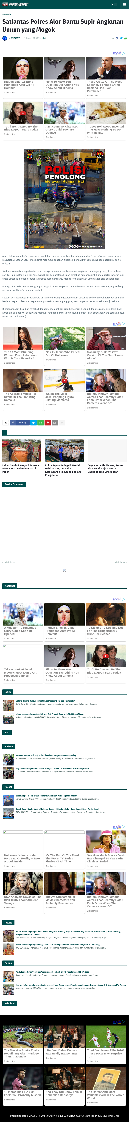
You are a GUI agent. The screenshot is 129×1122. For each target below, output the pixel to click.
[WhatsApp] (125, 38)
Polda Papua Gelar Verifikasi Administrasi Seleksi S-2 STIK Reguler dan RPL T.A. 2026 (52, 972)
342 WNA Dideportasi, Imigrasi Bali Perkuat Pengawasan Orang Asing (46, 755)
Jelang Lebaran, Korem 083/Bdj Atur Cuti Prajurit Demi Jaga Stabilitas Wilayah (50, 714)
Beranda (6, 15)
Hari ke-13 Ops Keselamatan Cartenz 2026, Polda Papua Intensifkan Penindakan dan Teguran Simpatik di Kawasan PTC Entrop (71, 985)
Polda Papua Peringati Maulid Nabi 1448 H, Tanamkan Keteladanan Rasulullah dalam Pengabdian (63, 470)
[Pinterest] (48, 422)
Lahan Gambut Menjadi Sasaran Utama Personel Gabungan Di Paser (20, 468)
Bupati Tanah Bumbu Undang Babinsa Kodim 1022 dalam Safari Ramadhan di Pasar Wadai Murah (57, 809)
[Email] (55, 422)
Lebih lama (119, 562)
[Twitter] (121, 38)
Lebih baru (9, 562)
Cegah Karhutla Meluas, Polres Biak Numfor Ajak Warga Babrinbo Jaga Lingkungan (105, 468)
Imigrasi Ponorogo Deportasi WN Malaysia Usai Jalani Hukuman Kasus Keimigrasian (52, 769)
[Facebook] (117, 38)
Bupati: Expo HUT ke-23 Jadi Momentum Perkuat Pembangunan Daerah (46, 796)
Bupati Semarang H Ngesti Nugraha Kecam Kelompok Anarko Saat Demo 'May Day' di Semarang (58, 945)
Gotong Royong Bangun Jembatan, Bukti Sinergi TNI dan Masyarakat (45, 701)
